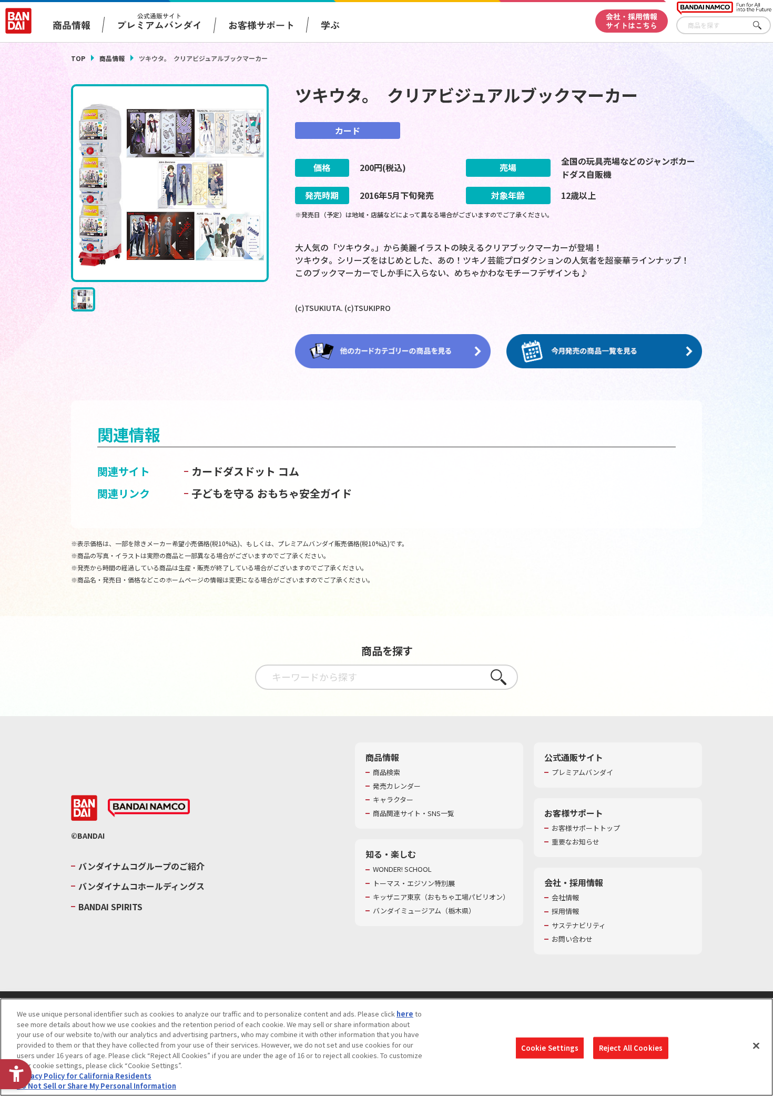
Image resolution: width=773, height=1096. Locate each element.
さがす (763, 25)
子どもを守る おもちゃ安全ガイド (271, 493)
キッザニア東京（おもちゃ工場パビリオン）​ (441, 897)
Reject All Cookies (631, 1048)
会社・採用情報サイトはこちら (631, 21)
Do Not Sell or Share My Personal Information (96, 1085)
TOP (78, 58)
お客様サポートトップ (586, 828)
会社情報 (565, 897)
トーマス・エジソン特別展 (414, 883)
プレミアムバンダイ (582, 772)
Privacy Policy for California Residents (84, 1075)
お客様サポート (261, 24)
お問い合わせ (572, 939)
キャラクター (393, 800)
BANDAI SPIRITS (110, 906)
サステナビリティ (579, 925)
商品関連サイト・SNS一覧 (413, 813)
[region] (386, 1047)
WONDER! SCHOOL (402, 869)
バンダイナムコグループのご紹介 (141, 866)
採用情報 (565, 911)
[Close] (756, 1045)
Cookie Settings (549, 1048)
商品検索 (386, 772)
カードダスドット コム (245, 471)
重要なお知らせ (575, 842)
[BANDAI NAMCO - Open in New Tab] (149, 808)
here (404, 1014)
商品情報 (112, 58)
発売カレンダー (397, 786)
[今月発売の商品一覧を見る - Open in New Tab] (604, 351)
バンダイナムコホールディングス (141, 886)
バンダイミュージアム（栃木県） (424, 911)
